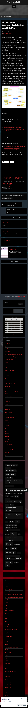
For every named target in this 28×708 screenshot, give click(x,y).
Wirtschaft (7, 452)
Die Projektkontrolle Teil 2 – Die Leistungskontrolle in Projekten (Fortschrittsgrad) (15, 253)
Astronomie (7, 351)
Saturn (8, 559)
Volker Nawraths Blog (14, 2)
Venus (7, 565)
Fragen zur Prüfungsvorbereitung (11, 149)
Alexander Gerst (11, 465)
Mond (8, 544)
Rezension (7, 425)
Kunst (6, 398)
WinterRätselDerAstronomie (11, 449)
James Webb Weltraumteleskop (11, 527)
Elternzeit (7, 373)
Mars (13, 534)
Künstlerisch (7, 401)
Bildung (6, 365)
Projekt (10, 195)
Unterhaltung (8, 441)
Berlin (6, 362)
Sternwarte (16, 562)
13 (14, 325)
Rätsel (6, 420)
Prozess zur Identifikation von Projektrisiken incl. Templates (13, 242)
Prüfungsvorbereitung (7, 198)
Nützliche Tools (8, 412)
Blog (6, 367)
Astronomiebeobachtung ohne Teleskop (14, 356)
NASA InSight (10, 553)
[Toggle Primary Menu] (14, 6)
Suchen (6, 302)
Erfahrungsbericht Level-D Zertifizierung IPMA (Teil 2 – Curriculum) (7, 177)
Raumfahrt (7, 423)
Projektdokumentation (18, 195)
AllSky (6, 346)
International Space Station (13, 516)
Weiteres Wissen (8, 447)
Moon (7, 549)
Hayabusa (8, 499)
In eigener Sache (8, 396)
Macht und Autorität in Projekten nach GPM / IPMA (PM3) (19, 177)
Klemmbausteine (16, 530)
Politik (6, 414)
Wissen (6, 455)
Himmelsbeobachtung (13, 502)
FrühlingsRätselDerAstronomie (12, 383)
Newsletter (7, 409)
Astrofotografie (8, 348)
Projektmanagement (7, 33)
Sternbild (7, 433)
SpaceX (18, 559)
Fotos (6, 381)
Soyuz (13, 558)
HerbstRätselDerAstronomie (11, 389)
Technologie (7, 436)
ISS (17, 521)
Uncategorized (8, 439)
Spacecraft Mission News (10, 431)
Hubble (11, 504)
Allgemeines (7, 343)
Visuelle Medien (8, 444)
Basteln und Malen (9, 359)
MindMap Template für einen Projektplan (10, 233)
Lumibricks (7, 534)
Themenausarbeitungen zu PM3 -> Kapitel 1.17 (14, 127)
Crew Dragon (19, 493)
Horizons (7, 504)
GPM (6, 195)
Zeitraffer (7, 457)
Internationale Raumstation (11, 509)
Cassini (14, 493)
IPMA (11, 522)
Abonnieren (19, 311)
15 (19, 325)
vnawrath (11, 31)
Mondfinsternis (17, 544)
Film (6, 378)
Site (6, 428)
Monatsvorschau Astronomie (11, 406)
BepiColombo (8, 493)
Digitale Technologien (10, 370)
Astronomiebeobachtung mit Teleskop (13, 354)
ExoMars (11, 496)
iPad (6, 522)
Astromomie (10, 474)
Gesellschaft (7, 386)
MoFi (19, 534)
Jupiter (8, 530)
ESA (7, 496)
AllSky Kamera (8, 468)
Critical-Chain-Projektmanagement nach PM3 (10, 223)
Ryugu (18, 555)
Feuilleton (7, 375)
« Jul (13, 334)
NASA (13, 548)
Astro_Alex (9, 486)
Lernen (6, 404)
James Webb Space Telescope (11, 525)
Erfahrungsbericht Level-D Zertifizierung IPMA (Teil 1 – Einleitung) (7, 185)
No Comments (18, 31)
